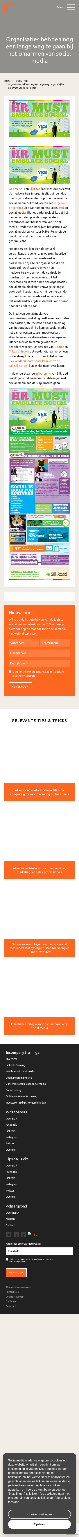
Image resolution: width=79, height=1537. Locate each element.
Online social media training (21, 1096)
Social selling (13, 1090)
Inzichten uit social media (20, 1071)
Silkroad (35, 188)
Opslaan (39, 1524)
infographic (43, 373)
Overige (10, 1149)
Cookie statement (15, 1296)
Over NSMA (12, 1212)
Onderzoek (16, 188)
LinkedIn (10, 1131)
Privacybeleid (12, 1292)
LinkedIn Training (15, 1065)
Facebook (11, 1124)
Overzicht (11, 1059)
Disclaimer (11, 1301)
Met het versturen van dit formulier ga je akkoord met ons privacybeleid (38, 674)
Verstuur (16, 1272)
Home (7, 81)
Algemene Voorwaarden (18, 1287)
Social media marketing (19, 1077)
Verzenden (20, 687)
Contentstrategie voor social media (26, 1083)
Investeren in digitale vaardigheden (26, 1102)
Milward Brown (19, 351)
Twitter (10, 1143)
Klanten (10, 1218)
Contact (10, 1225)
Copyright (11, 1306)
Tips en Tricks (21, 81)
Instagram (11, 1137)
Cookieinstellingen (39, 1514)
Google (59, 346)
